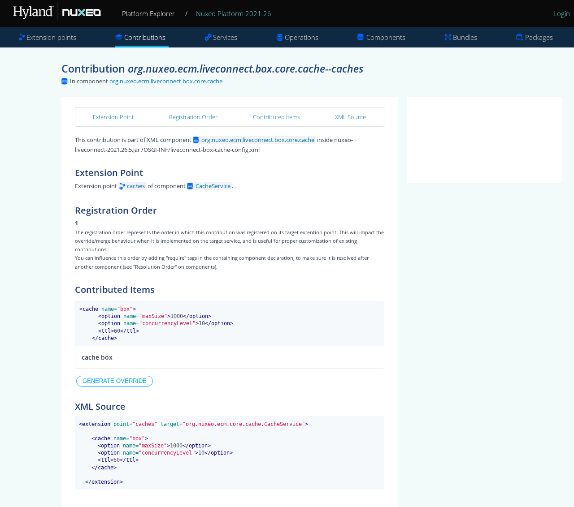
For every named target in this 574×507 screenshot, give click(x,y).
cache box (97, 357)
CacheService (213, 186)
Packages (539, 37)
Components (385, 37)
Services (225, 37)
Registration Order (193, 117)
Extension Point (113, 117)
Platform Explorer (148, 13)
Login (561, 13)
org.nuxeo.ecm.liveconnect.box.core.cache (165, 81)
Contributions (144, 37)
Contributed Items (276, 117)
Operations (301, 37)
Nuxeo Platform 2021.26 (233, 13)
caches (136, 186)
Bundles (465, 37)
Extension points (51, 37)
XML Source (350, 117)
